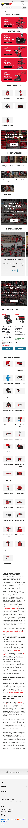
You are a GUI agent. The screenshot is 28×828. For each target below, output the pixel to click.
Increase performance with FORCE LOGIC (14, 206)
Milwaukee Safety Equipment (20, 494)
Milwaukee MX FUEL (7, 112)
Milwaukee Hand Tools (20, 439)
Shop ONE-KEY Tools (9, 754)
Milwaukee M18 (20, 98)
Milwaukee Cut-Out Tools (19, 411)
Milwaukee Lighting (8, 464)
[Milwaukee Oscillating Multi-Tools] (8, 473)
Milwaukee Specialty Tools (8, 535)
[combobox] (11, 7)
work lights (16, 633)
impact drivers (9, 631)
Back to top (14, 776)
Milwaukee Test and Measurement (8, 549)
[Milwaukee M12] (7, 93)
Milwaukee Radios (20, 479)
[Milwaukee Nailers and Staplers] (20, 459)
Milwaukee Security (8, 520)
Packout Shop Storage (20, 112)
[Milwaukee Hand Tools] (20, 434)
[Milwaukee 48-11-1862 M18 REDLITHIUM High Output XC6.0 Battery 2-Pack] (8, 319)
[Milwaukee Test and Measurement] (8, 544)
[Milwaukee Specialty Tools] (8, 529)
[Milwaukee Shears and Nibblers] (20, 515)
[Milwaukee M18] (20, 93)
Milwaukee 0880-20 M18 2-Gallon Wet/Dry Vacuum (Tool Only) (20, 329)
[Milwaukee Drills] (20, 159)
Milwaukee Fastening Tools (8, 180)
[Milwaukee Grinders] (20, 174)
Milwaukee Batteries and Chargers (7, 166)
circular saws (9, 633)
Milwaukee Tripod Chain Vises (8, 564)
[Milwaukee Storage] (20, 529)
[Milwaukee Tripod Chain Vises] (8, 558)
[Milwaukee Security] (8, 515)
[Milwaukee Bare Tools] (20, 378)
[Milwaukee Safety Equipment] (20, 488)
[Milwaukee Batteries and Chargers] (7, 159)
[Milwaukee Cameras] (20, 391)
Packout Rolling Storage (7, 125)
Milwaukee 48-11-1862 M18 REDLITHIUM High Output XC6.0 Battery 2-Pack (6, 329)
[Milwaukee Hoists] (8, 446)
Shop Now (14, 220)
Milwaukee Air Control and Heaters (20, 369)
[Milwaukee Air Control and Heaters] (20, 364)
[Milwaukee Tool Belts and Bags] (20, 544)
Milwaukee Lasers (20, 451)
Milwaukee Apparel (8, 383)
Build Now (14, 144)
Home (2, 11)
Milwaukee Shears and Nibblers (20, 521)
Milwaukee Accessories (8, 369)
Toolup (5, 824)
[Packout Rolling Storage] (7, 120)
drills (4, 631)
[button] (23, 4)
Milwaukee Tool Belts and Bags (20, 549)
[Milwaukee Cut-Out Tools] (20, 405)
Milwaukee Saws (7, 194)
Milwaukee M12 (7, 98)
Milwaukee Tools (7, 11)
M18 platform (17, 646)
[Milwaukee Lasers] (20, 446)
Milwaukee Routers (8, 493)
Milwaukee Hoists (8, 451)
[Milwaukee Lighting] (8, 459)
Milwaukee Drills (20, 165)
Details (22, 1)
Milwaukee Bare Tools (20, 383)
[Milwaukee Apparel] (8, 378)
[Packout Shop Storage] (20, 106)
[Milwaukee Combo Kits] (8, 405)
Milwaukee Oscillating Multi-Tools (8, 479)
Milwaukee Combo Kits (8, 410)
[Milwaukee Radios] (20, 473)
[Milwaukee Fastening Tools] (7, 174)
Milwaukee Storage (19, 534)
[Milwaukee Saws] (7, 188)
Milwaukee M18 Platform (11, 608)
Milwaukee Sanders (8, 507)
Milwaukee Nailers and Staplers (20, 465)
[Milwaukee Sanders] (8, 502)
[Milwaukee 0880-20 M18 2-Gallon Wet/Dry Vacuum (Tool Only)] (20, 319)
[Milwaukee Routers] (8, 488)
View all (25, 309)
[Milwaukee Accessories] (8, 364)
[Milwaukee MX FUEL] (7, 106)
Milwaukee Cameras (19, 396)
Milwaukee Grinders (20, 179)
